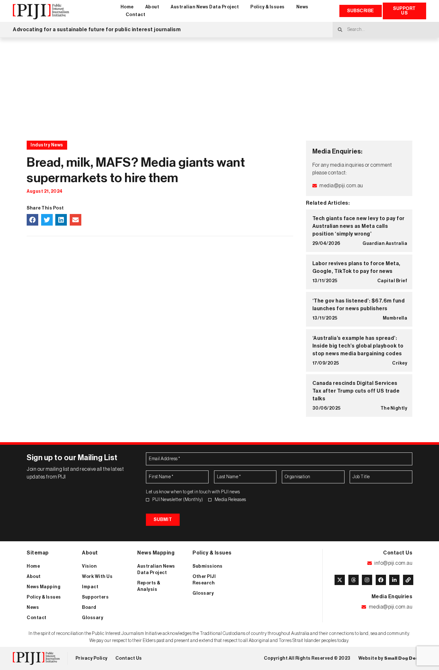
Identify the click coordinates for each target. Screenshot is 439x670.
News (302, 7)
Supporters (95, 597)
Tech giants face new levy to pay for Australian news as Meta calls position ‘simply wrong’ (358, 226)
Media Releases (230, 500)
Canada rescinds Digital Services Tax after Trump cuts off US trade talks (356, 391)
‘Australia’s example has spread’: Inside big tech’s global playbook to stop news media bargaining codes (358, 346)
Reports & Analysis (148, 586)
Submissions (208, 566)
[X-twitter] (340, 580)
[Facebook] (381, 580)
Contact (136, 15)
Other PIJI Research (204, 579)
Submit (163, 519)
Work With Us (97, 576)
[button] (32, 220)
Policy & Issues (267, 7)
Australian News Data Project (205, 7)
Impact (90, 587)
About (152, 7)
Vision (89, 566)
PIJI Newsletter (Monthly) (177, 500)
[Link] (408, 580)
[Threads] (353, 580)
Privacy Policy (92, 658)
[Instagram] (367, 580)
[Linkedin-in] (394, 580)
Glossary (92, 618)
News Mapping (43, 587)
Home (127, 7)
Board (89, 607)
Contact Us (128, 658)
